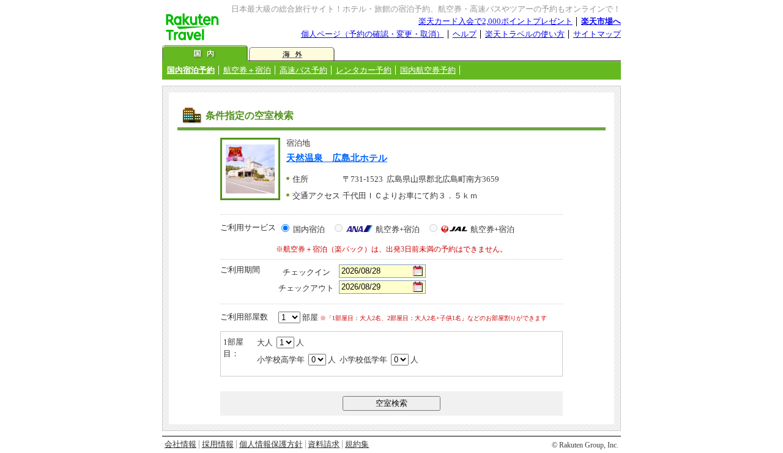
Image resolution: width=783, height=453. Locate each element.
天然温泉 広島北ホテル (336, 157)
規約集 (357, 444)
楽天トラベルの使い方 (525, 34)
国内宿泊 (309, 229)
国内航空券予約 (428, 70)
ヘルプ (465, 34)
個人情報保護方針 (271, 444)
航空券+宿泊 (398, 229)
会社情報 (180, 444)
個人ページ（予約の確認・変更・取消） (372, 34)
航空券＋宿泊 (247, 70)
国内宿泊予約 (191, 70)
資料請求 (324, 444)
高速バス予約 (303, 70)
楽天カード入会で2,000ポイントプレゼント (495, 21)
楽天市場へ (601, 21)
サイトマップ (597, 34)
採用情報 (218, 444)
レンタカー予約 (364, 70)
